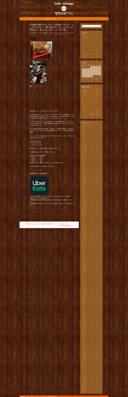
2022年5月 (84, 243)
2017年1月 (84, 391)
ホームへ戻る (28, 18)
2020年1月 (84, 308)
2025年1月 (84, 169)
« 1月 (86, 78)
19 (83, 74)
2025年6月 (84, 158)
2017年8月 (84, 375)
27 (85, 76)
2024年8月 (84, 181)
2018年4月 (84, 356)
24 (96, 74)
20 (85, 74)
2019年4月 (84, 328)
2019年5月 (84, 326)
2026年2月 (84, 139)
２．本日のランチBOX (52, 32)
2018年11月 (84, 340)
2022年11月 (84, 229)
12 (83, 71)
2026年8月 (84, 126)
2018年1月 (84, 363)
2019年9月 (84, 317)
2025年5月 (84, 160)
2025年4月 (84, 162)
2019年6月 (84, 324)
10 (96, 69)
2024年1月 (84, 197)
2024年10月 (84, 176)
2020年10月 (84, 287)
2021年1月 (84, 280)
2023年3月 (84, 220)
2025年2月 (84, 167)
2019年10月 (84, 315)
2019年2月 (84, 333)
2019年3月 (84, 331)
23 (94, 74)
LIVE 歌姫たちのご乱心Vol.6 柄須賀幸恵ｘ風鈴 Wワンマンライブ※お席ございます (46, 224)
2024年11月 (84, 174)
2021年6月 (84, 268)
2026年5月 (84, 133)
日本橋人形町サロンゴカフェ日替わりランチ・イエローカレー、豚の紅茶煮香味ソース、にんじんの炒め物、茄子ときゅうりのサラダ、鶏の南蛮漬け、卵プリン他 (91, 113)
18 (99, 71)
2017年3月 (84, 386)
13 (85, 71)
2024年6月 (84, 186)
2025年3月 (84, 165)
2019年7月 (84, 322)
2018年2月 (84, 361)
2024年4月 (84, 190)
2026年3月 (84, 137)
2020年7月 (84, 294)
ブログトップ (38, 18)
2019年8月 (84, 319)
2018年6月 (84, 351)
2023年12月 (84, 199)
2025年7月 (84, 156)
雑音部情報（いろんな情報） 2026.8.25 (91, 107)
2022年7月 (84, 239)
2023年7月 (84, 211)
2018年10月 (84, 342)
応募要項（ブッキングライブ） (89, 36)
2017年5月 (84, 381)
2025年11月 (84, 146)
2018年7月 (84, 349)
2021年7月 (84, 266)
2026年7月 (84, 128)
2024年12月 (84, 172)
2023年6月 (84, 213)
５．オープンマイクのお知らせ (89, 47)
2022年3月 (84, 248)
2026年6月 (84, 130)
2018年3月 (84, 358)
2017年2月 (84, 388)
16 (94, 71)
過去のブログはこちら (50, 18)
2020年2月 (84, 305)
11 (99, 69)
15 (91, 71)
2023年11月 (84, 202)
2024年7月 (84, 183)
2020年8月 (84, 292)
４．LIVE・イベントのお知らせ (89, 45)
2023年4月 (84, 218)
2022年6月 (84, 241)
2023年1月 (84, 225)
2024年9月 (84, 179)
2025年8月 (84, 153)
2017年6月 (84, 379)
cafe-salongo (63, 34)
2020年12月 (84, 282)
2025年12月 (84, 144)
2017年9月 (84, 372)
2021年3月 (84, 275)
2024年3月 (84, 192)
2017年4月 (84, 384)
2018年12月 (84, 338)
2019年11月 (84, 312)
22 (91, 74)
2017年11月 (84, 368)
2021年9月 (84, 262)
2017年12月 (84, 365)
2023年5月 (84, 215)
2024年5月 (84, 188)
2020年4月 (84, 301)
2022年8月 (84, 236)
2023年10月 (84, 204)
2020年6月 (84, 296)
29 (91, 76)
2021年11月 (84, 257)
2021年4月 (84, 273)
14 (88, 71)
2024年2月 (84, 195)
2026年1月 (84, 142)
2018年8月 (84, 347)
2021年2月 (84, 278)
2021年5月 (84, 271)
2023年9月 (84, 206)
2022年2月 (84, 250)
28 (88, 76)
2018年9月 (84, 345)
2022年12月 (84, 227)
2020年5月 (84, 298)
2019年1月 (84, 335)
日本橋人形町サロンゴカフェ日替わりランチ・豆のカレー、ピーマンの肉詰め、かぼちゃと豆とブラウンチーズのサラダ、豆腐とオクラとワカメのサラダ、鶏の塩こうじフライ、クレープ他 (91, 93)
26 (83, 76)
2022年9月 (84, 234)
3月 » (97, 78)
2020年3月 (84, 303)
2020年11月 (84, 285)
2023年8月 (84, 209)
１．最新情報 (44, 32)
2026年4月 (84, 135)
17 (96, 71)
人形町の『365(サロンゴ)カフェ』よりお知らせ (36, 396)
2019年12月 (84, 310)
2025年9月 (84, 151)
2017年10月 (84, 370)
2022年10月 (84, 232)
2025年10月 (84, 149)
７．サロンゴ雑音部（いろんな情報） (90, 53)
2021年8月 (84, 264)
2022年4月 (84, 245)
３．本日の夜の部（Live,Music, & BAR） (91, 42)
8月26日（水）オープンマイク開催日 (91, 98)
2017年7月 (84, 377)
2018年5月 (84, 354)
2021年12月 (84, 255)
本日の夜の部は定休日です (66, 225)
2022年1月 (84, 252)
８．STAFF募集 (85, 56)
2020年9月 (84, 289)
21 (88, 74)
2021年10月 (84, 259)
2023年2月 (84, 222)
